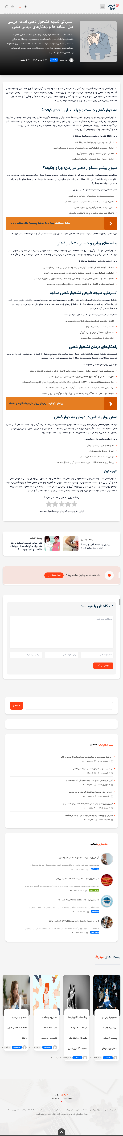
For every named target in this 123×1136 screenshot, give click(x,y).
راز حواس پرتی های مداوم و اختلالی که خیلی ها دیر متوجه (91, 792)
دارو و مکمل (95, 932)
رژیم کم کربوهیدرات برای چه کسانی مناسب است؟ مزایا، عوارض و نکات (87, 757)
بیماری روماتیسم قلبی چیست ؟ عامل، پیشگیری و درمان (95, 546)
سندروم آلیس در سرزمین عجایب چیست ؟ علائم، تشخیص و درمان (109, 1033)
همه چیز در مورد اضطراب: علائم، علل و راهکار (16, 1028)
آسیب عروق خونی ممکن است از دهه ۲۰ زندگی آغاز (77, 878)
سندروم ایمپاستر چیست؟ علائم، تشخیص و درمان (49, 1028)
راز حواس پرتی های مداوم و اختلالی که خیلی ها (78, 900)
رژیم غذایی (95, 869)
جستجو (16, 705)
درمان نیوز (111, 7)
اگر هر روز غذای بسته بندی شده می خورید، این (78, 857)
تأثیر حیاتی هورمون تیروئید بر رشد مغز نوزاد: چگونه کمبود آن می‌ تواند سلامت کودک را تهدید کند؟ (26, 546)
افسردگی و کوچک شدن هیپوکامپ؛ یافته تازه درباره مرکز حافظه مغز (88, 815)
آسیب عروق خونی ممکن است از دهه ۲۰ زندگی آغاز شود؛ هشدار (89, 780)
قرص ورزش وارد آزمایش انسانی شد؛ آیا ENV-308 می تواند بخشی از (88, 804)
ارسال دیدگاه (55, 575)
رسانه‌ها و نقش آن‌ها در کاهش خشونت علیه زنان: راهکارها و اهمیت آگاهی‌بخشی (77, 1033)
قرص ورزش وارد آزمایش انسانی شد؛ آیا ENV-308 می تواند (74, 921)
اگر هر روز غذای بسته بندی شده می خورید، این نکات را (93, 769)
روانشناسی (53, 60)
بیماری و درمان (94, 890)
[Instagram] (7, 7)
